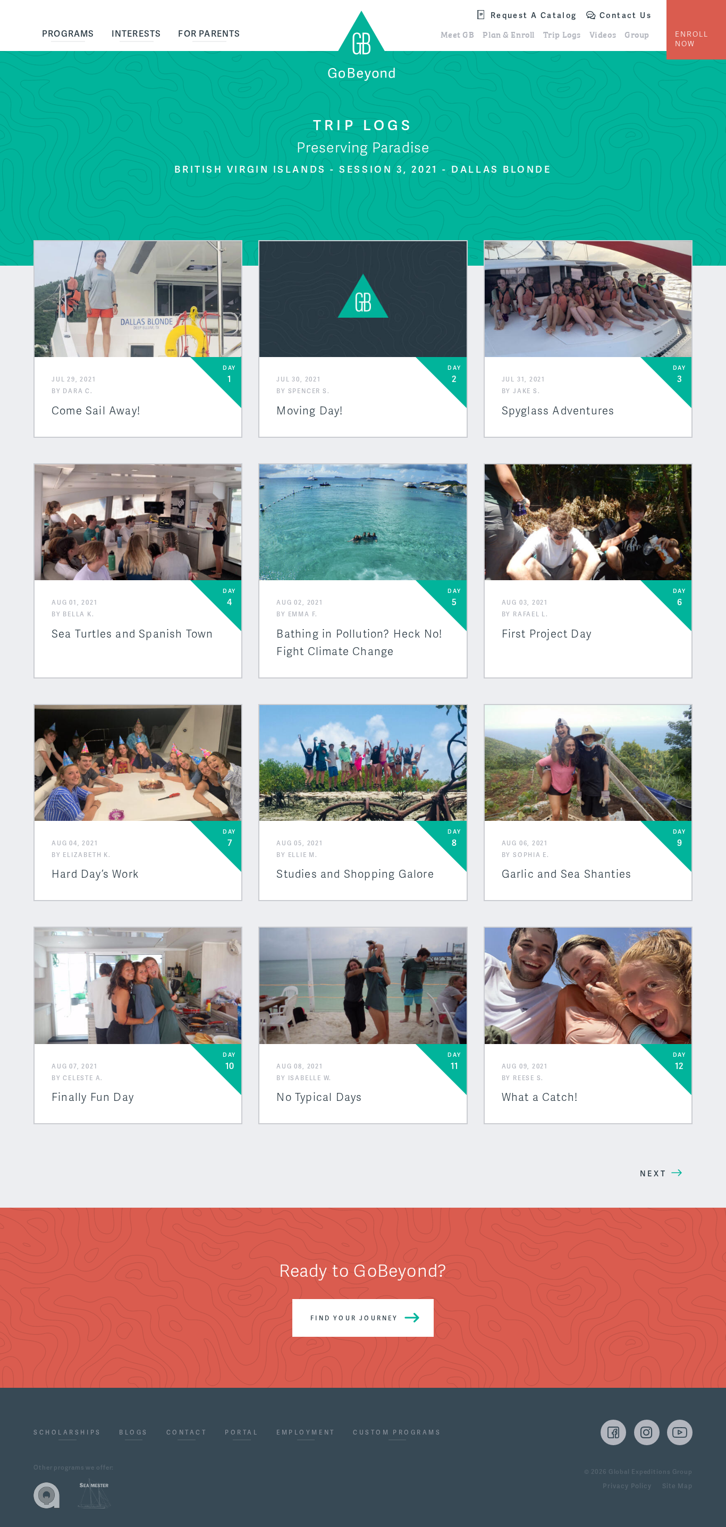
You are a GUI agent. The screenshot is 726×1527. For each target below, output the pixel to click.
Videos (602, 34)
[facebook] (613, 1432)
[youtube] (680, 1432)
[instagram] (647, 1432)
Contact (186, 1433)
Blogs (133, 1433)
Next (653, 1173)
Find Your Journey (354, 1318)
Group (636, 34)
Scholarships (67, 1433)
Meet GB (458, 34)
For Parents (209, 34)
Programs (68, 34)
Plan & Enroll (508, 34)
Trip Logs (562, 34)
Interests (137, 34)
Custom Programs (397, 1433)
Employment (305, 1433)
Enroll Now (691, 39)
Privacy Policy (627, 1486)
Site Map (677, 1486)
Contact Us (626, 15)
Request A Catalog (534, 15)
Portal (241, 1433)
